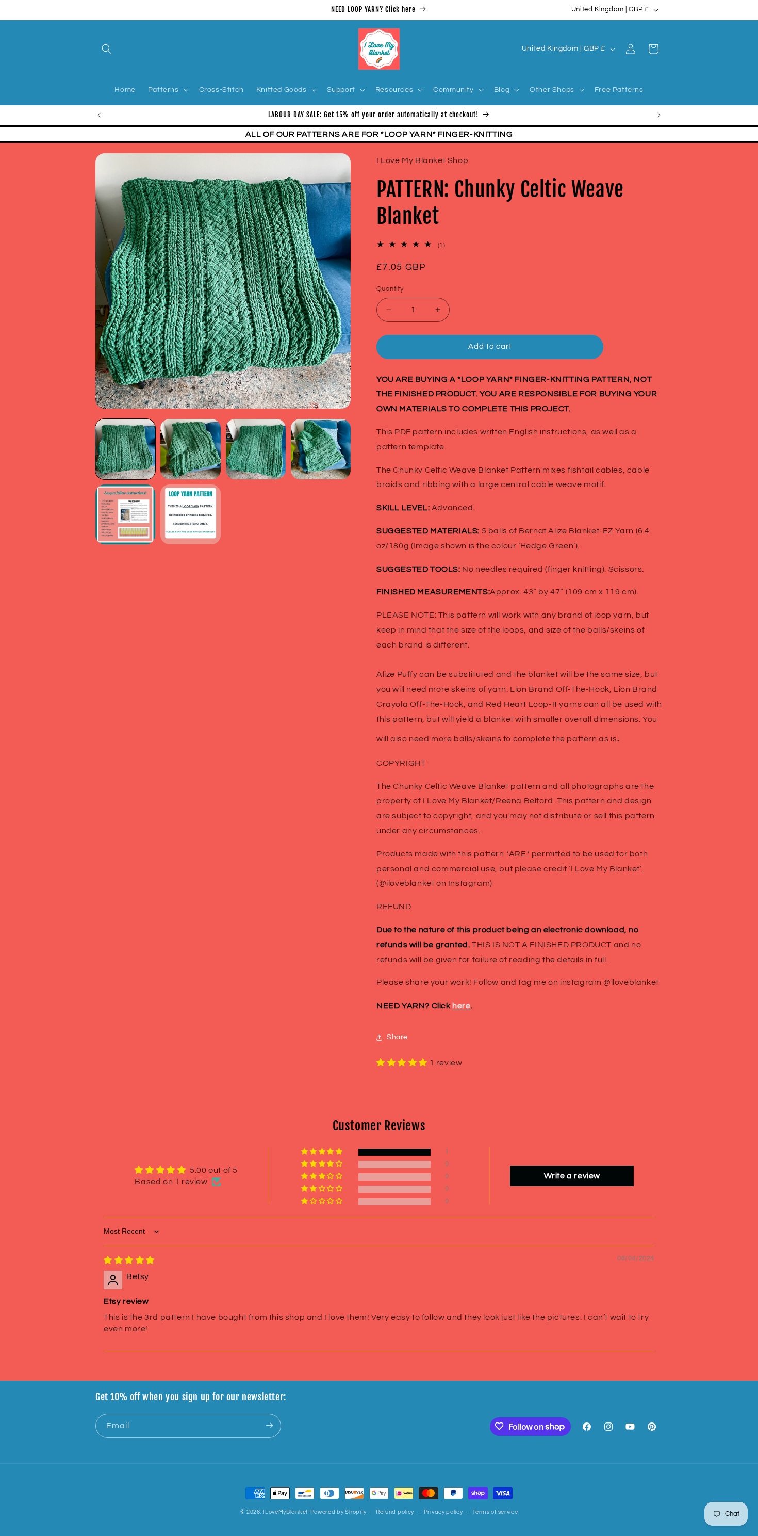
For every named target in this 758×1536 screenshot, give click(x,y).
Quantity (389, 289)
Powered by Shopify (338, 1512)
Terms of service (495, 1512)
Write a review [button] (572, 1176)
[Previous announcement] (99, 115)
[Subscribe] (269, 1425)
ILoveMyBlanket (285, 1512)
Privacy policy (443, 1512)
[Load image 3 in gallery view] (256, 449)
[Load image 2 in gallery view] (190, 449)
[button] (106, 49)
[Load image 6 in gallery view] (190, 514)
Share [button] (397, 1037)
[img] (129, 1261)
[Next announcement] (659, 115)
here (461, 1005)
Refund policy (395, 1512)
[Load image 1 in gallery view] (125, 449)
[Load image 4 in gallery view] (321, 449)
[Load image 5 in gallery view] (125, 514)
